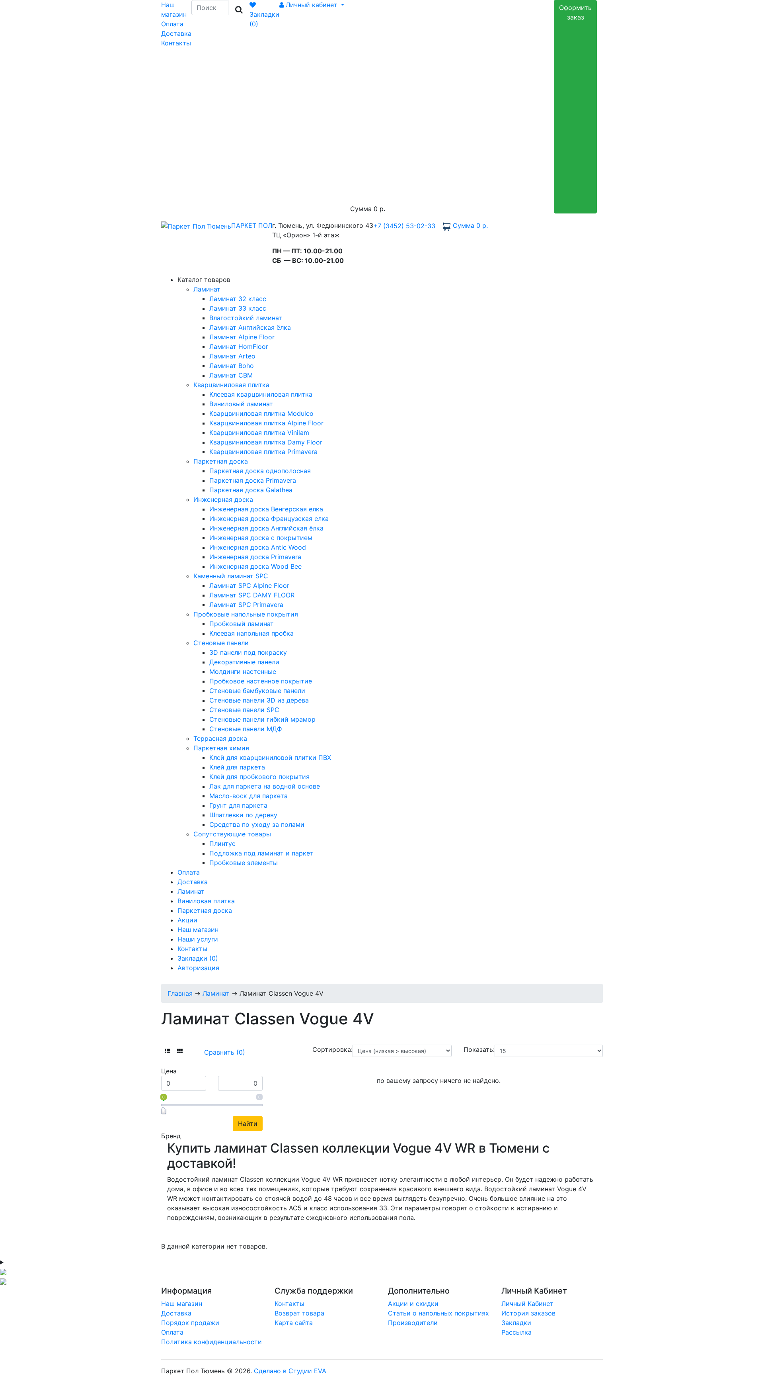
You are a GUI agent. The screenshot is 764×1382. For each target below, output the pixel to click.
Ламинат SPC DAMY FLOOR (251, 595)
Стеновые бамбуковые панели (257, 691)
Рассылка (516, 1332)
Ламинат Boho (231, 366)
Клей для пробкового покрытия (259, 777)
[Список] (167, 1051)
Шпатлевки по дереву (243, 815)
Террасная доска (220, 738)
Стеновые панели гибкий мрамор (262, 719)
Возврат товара (299, 1313)
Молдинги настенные (242, 671)
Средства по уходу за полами (256, 824)
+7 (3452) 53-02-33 (404, 226)
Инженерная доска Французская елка (269, 519)
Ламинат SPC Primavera (246, 605)
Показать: (479, 1049)
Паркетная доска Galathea (250, 490)
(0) (197, 958)
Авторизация (198, 968)
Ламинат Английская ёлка (250, 327)
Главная (180, 993)
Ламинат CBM (231, 375)
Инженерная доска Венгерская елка (266, 509)
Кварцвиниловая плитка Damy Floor (265, 442)
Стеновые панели (221, 643)
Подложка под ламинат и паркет (261, 853)
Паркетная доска (220, 461)
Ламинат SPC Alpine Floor (249, 585)
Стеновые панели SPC (244, 710)
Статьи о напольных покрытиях (438, 1313)
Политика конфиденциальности (211, 1342)
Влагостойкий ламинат (245, 318)
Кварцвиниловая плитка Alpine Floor (266, 423)
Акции (187, 920)
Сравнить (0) (224, 1052)
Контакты (176, 43)
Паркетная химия (221, 748)
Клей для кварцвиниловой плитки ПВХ (270, 757)
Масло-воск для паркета (248, 796)
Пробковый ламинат (241, 624)
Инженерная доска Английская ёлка (266, 528)
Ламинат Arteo (232, 356)
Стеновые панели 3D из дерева (259, 700)
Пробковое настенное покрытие (260, 681)
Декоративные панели (244, 662)
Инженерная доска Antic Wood (257, 547)
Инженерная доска (223, 499)
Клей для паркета (237, 767)
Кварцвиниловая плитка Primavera (263, 452)
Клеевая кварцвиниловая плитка (260, 394)
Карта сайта (294, 1323)
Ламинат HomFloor (238, 346)
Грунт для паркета (238, 805)
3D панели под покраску (248, 652)
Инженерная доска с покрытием (260, 538)
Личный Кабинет (527, 1304)
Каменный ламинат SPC (230, 576)
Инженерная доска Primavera (255, 557)
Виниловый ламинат (241, 404)
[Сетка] (179, 1051)
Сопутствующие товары (232, 834)
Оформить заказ (575, 12)
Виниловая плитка (206, 901)
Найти (247, 1124)
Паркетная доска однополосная (260, 471)
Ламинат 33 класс (237, 308)
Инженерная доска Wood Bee (255, 566)
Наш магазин (197, 930)
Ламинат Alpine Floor (242, 337)
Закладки (516, 1323)
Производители (413, 1323)
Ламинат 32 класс (237, 299)
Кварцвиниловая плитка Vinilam (259, 433)
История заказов (528, 1313)
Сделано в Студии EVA (290, 1371)
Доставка (176, 33)
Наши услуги (197, 939)
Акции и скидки (413, 1304)
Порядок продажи (190, 1323)
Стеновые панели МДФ (245, 729)
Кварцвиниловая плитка (231, 385)
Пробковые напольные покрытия (245, 614)
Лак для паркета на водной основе (264, 786)
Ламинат (206, 289)
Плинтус (222, 844)
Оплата (172, 24)
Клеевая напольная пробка (251, 633)
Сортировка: (332, 1049)
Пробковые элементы (243, 863)
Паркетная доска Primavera (252, 480)
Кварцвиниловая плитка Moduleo (261, 413)
